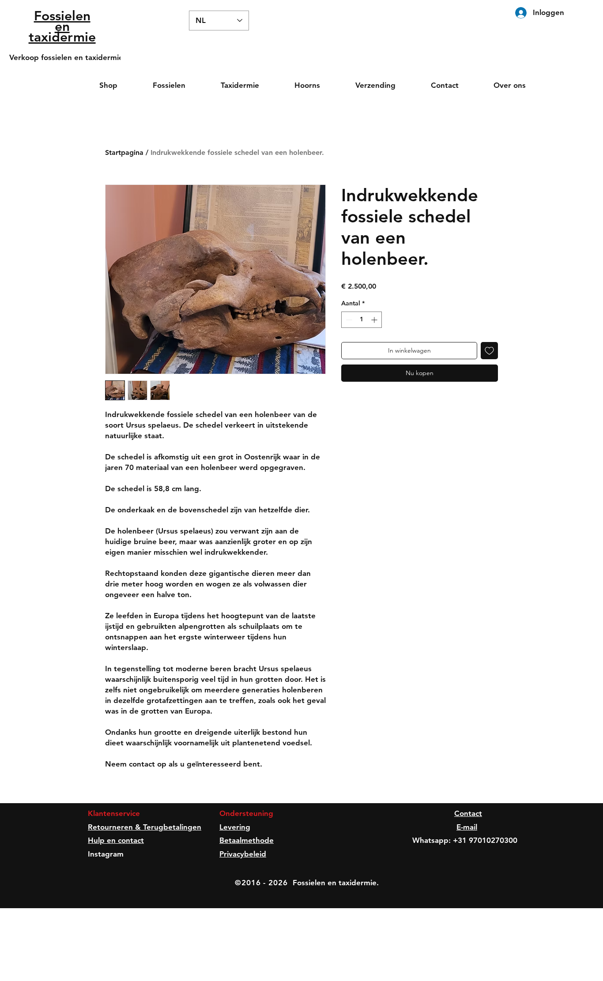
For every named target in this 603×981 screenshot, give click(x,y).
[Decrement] (348, 319)
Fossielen (62, 16)
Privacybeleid (242, 853)
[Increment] (375, 319)
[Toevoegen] (489, 350)
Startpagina (124, 152)
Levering (234, 827)
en (62, 26)
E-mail (466, 827)
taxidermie (62, 37)
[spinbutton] (361, 319)
